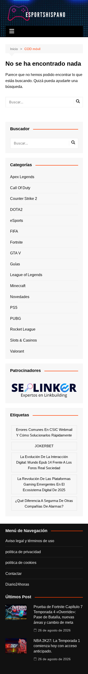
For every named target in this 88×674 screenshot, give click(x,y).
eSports (16, 221)
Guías (15, 264)
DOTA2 (16, 210)
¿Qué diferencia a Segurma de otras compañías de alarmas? (44, 503)
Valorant (17, 351)
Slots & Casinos (23, 340)
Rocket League (22, 329)
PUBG (15, 319)
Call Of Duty (20, 188)
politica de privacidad (23, 552)
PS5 (13, 308)
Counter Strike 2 (23, 199)
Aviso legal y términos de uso (29, 541)
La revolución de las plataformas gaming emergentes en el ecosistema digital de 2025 (44, 484)
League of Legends (26, 275)
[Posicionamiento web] (44, 389)
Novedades (19, 297)
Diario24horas (17, 584)
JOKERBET (44, 446)
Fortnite (16, 242)
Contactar (13, 574)
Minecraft (17, 286)
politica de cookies (20, 563)
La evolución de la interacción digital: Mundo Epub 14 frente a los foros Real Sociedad (44, 462)
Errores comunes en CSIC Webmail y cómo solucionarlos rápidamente (44, 432)
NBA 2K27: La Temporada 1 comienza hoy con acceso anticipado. (57, 646)
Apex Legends (22, 177)
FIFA (14, 231)
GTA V (15, 253)
